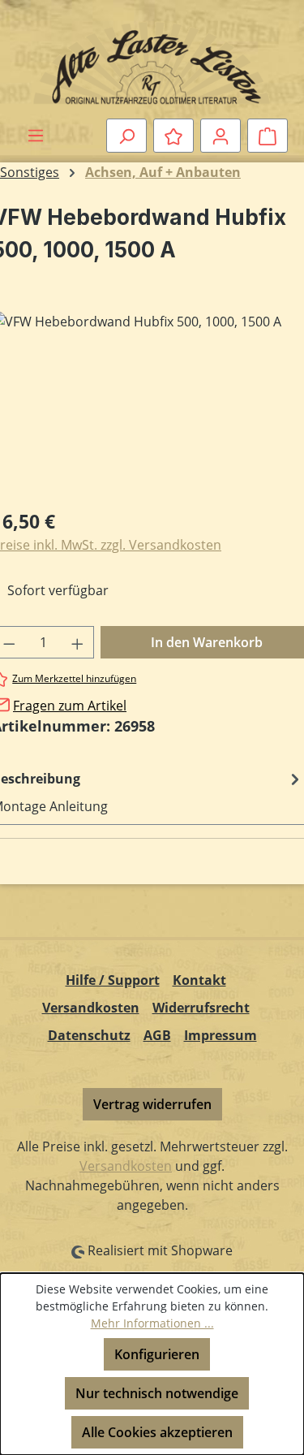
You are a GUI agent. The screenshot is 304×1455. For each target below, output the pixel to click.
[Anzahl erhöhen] (78, 642)
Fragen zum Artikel (69, 706)
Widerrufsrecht (201, 1008)
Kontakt (199, 980)
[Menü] (35, 135)
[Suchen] (126, 135)
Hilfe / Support (113, 980)
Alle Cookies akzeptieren (157, 1432)
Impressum (220, 1035)
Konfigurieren (156, 1354)
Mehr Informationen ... (152, 1323)
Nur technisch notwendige (156, 1393)
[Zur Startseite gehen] (152, 62)
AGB (157, 1035)
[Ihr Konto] (220, 135)
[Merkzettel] (173, 135)
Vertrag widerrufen (152, 1104)
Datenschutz (89, 1035)
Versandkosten (90, 1008)
